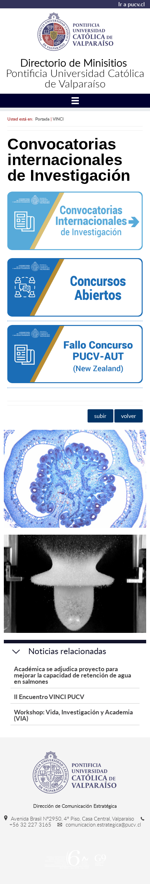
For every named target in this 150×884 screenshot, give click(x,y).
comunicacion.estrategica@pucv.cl (102, 824)
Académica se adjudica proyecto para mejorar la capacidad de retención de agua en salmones (72, 674)
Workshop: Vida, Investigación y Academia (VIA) (73, 714)
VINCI (58, 119)
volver (128, 416)
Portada (42, 119)
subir (100, 416)
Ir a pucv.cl (131, 4)
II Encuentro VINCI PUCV (49, 696)
